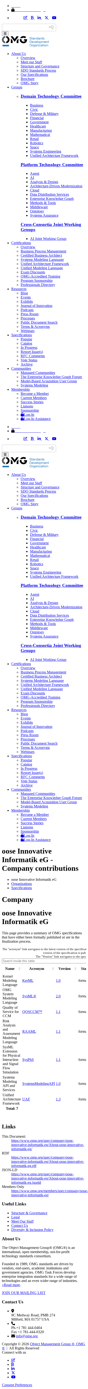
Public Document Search (39, 322)
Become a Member (35, 394)
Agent (34, 173)
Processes (28, 318)
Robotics (36, 143)
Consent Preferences (17, 1385)
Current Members (34, 398)
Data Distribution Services (49, 194)
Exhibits (27, 301)
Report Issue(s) (32, 352)
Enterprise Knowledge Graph (52, 199)
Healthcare (38, 126)
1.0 (58, 980)
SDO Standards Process (38, 70)
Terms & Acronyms (35, 327)
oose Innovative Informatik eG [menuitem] (34, 879)
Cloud (34, 190)
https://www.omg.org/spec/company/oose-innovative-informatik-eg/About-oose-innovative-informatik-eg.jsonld (47, 1178)
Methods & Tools (43, 203)
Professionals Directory (38, 285)
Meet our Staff (31, 62)
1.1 (58, 1012)
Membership (20, 389)
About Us (18, 54)
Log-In (29, 415)
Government (39, 122)
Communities (21, 368)
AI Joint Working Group (48, 239)
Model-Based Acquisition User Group (49, 381)
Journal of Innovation (36, 306)
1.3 (58, 1099)
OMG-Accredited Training (40, 276)
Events (26, 297)
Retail (34, 139)
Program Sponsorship (37, 281)
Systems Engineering (45, 151)
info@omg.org (27, 1336)
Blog (24, 293)
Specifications (21, 335)
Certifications (21, 243)
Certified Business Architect (41, 255)
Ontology (37, 211)
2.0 (58, 996)
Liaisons (27, 406)
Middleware (39, 207)
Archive (27, 364)
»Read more (11, 1285)
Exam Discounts (33, 272)
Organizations (21, 884)
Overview (28, 58)
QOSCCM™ (32, 1012)
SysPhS (28, 1060)
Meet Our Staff (22, 1221)
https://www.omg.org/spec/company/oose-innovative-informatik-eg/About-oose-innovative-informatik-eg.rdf (47, 1161)
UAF (26, 1099)
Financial (37, 118)
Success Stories (32, 402)
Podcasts (27, 310)
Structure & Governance (29, 1213)
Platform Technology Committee (52, 164)
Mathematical (40, 135)
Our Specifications (34, 75)
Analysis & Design (44, 182)
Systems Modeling (34, 385)
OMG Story (29, 83)
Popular (26, 339)
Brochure (27, 79)
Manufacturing (41, 130)
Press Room (29, 314)
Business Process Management (43, 251)
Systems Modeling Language (42, 260)
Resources (19, 289)
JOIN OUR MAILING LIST (24, 1293)
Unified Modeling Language (42, 268)
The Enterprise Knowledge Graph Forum (51, 377)
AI (32, 178)
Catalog (26, 343)
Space (34, 147)
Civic (34, 109)
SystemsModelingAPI (38, 1084)
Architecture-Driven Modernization (56, 186)
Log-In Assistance (37, 419)
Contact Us (19, 1226)
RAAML (29, 1031)
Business (36, 105)
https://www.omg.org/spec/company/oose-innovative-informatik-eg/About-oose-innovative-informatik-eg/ (47, 1145)
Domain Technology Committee (51, 96)
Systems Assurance (44, 215)
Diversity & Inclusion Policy (32, 1230)
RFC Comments (33, 356)
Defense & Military (44, 114)
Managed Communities (38, 373)
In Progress (29, 348)
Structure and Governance (40, 66)
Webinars (27, 331)
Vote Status (29, 360)
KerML (28, 980)
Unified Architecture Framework (54, 156)
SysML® (29, 996)
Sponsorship (30, 410)
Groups (16, 87)
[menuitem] (48, 884)
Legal (15, 1217)
